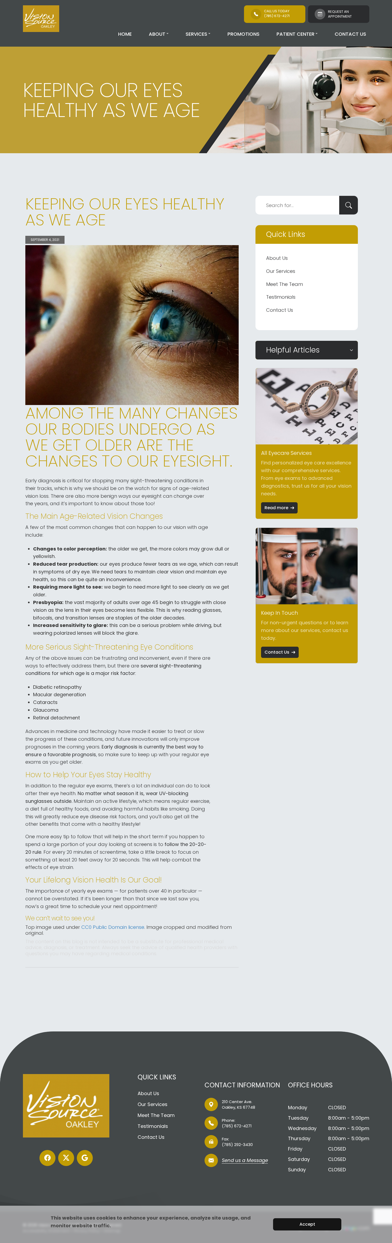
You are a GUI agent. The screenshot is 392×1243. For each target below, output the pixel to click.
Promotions (243, 34)
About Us (277, 258)
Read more (276, 508)
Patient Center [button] (295, 34)
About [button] (157, 34)
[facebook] (47, 1158)
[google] (85, 1158)
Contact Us (350, 34)
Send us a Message (245, 1161)
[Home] (41, 18)
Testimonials (280, 297)
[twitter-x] (66, 1158)
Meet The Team (284, 284)
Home (125, 34)
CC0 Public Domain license (112, 927)
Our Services (280, 271)
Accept (307, 1224)
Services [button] (196, 34)
